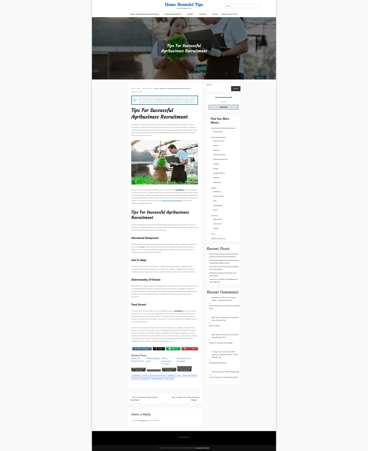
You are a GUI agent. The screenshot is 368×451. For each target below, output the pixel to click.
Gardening (162, 88)
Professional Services (184, 88)
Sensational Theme (202, 448)
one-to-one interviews (189, 375)
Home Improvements (173, 14)
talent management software (172, 200)
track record (169, 378)
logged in (143, 420)
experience (171, 375)
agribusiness (136, 375)
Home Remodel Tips (184, 4)
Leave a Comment (136, 92)
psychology (136, 378)
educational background (158, 375)
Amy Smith (136, 88)
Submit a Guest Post (229, 14)
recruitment (146, 378)
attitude (144, 375)
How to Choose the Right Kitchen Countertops (144, 398)
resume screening (157, 378)
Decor (214, 14)
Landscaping (171, 88)
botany (142, 247)
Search (209, 85)
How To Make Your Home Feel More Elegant (185, 398)
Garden (190, 14)
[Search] (261, 6)
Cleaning (202, 14)
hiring (179, 375)
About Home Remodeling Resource (144, 14)
